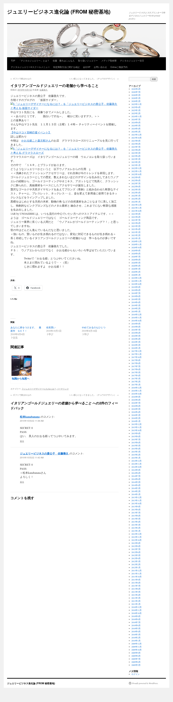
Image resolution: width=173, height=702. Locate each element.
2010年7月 (136, 622)
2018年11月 (136, 317)
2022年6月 (136, 186)
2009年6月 (136, 662)
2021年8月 (136, 217)
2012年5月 (136, 555)
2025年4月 (136, 107)
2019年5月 (136, 299)
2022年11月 (136, 171)
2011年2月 (136, 601)
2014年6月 (136, 479)
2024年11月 (136, 116)
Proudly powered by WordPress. (145, 683)
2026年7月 (136, 92)
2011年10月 (136, 576)
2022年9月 (136, 177)
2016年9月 (136, 396)
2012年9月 (136, 543)
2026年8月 (136, 89)
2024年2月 (136, 131)
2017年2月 (136, 381)
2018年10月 (136, 320)
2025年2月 (136, 113)
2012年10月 (136, 540)
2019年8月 (136, 290)
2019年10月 (136, 284)
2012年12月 (136, 534)
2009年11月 (136, 646)
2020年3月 (136, 268)
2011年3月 (136, 598)
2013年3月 (136, 524)
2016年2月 (136, 418)
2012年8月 (136, 546)
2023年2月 (136, 162)
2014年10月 (136, 466)
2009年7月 (136, 658)
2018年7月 (136, 329)
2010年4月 (136, 631)
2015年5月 (136, 445)
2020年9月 (136, 250)
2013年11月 (136, 500)
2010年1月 (136, 640)
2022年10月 (136, 174)
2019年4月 (136, 302)
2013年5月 (136, 518)
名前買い (51, 327)
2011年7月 (136, 585)
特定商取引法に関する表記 (66, 67)
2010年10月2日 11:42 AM (32, 457)
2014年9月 (136, 470)
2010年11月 (136, 610)
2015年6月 (136, 442)
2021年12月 (136, 204)
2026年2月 (136, 101)
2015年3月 (136, 451)
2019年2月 (136, 308)
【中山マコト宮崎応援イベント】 (30, 132)
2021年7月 (136, 220)
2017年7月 (136, 366)
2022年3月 (136, 195)
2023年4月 (136, 156)
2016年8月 (136, 399)
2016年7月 (136, 402)
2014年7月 (136, 476)
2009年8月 (136, 655)
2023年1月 (136, 165)
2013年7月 (136, 512)
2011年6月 (136, 588)
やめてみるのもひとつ (93, 327)
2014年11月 (136, 463)
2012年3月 (136, 561)
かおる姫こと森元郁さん (36, 140)
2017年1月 (136, 384)
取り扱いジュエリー (88, 60)
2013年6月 (136, 515)
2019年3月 (136, 305)
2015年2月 (136, 454)
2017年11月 (136, 354)
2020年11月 (136, 244)
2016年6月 (136, 406)
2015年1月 (136, 457)
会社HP (86, 67)
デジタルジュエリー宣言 (132, 60)
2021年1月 (136, 238)
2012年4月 (136, 558)
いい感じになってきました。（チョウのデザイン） (94, 78)
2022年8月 (136, 180)
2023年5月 (136, 153)
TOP (13, 60)
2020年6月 (136, 259)
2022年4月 (136, 192)
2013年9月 (136, 506)
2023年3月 (136, 159)
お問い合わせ (100, 67)
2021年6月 (136, 223)
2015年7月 (136, 439)
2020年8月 (136, 253)
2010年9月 (136, 616)
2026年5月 (136, 95)
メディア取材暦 (109, 60)
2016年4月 (136, 412)
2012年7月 (136, 549)
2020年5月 (136, 262)
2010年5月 (136, 628)
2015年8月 (136, 436)
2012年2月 (136, 564)
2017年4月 (136, 375)
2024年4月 (136, 128)
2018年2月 (136, 345)
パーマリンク (63, 388)
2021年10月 (136, 210)
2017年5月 (136, 372)
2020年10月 (136, 247)
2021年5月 (136, 226)
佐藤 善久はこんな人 (64, 60)
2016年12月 (136, 387)
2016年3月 (136, 415)
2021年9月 (136, 213)
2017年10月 (136, 357)
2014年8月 (136, 473)
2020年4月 (136, 265)
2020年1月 (136, 274)
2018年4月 (136, 338)
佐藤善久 (44, 89)
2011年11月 (136, 573)
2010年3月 (136, 634)
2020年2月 (136, 271)
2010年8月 (136, 619)
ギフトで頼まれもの (20, 78)
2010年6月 (136, 625)
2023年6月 (136, 149)
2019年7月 (136, 293)
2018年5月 (136, 335)
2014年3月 (136, 488)
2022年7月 (136, 183)
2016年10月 (136, 393)
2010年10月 (136, 613)
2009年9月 (136, 652)
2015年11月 (136, 427)
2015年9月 (136, 433)
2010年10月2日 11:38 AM (32, 420)
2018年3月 (136, 342)
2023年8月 (136, 143)
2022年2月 (136, 198)
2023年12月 (136, 134)
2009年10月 (136, 649)
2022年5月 (136, 189)
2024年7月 (136, 119)
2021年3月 (136, 232)
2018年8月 (136, 326)
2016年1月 (136, 421)
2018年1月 (136, 348)
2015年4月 (136, 448)
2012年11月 (136, 537)
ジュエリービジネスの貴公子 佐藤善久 (44, 453)
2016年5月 (136, 409)
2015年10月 (136, 430)
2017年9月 (136, 360)
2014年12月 (136, 460)
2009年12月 (136, 643)
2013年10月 (136, 503)
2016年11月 (136, 390)
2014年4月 (136, 485)
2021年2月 (136, 235)
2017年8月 (136, 363)
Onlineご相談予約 (119, 67)
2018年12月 (136, 314)
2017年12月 (136, 351)
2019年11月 (136, 281)
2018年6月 (136, 332)
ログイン (135, 674)
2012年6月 (136, 552)
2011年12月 (136, 570)
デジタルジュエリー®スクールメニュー (30, 67)
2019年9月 (136, 287)
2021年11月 (136, 207)
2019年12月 (136, 277)
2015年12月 (136, 424)
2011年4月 (136, 594)
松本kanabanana (30, 417)
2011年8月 (136, 582)
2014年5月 (136, 482)
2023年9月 (136, 140)
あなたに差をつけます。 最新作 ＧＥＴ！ (25, 329)
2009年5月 (136, 665)
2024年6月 (136, 122)
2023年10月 (136, 137)
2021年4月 (136, 229)
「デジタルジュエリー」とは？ (34, 60)
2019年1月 (136, 311)
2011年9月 (136, 579)
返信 (22, 441)
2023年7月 (136, 146)
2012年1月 (136, 567)
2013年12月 (136, 497)
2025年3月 (136, 110)
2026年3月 (136, 98)
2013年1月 (136, 530)
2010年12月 (136, 607)
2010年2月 (136, 637)
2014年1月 (136, 494)
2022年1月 (136, 201)
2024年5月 (136, 125)
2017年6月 (136, 369)
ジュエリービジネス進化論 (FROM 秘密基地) (58, 11)
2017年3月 (136, 378)
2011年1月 (136, 604)
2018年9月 (136, 323)
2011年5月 (136, 591)
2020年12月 (136, 241)
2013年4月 (136, 521)
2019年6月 (136, 296)
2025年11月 (136, 104)
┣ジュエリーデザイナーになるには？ (39, 388)
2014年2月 (136, 491)
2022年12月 (136, 168)
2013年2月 (136, 527)
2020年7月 (136, 256)
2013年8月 (136, 509)
